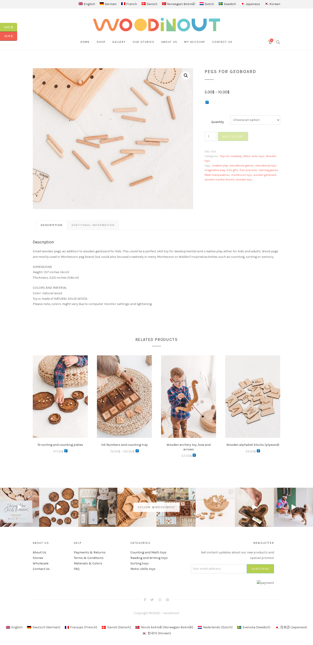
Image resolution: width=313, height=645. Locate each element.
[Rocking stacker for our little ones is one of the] (19, 507)
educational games (241, 165)
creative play (220, 165)
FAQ (77, 569)
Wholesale (40, 563)
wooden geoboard (264, 175)
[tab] (51, 225)
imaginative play (215, 170)
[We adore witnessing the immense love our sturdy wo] (98, 507)
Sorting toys (139, 563)
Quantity (217, 122)
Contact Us (222, 42)
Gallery (119, 42)
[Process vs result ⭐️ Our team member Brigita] (58, 507)
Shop (101, 42)
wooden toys (244, 179)
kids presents (248, 170)
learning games (268, 170)
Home (85, 42)
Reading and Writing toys (149, 558)
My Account (194, 42)
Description (52, 225)
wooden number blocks (220, 179)
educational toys (266, 165)
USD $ (10, 27)
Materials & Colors (88, 563)
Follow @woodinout (156, 507)
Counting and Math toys (148, 552)
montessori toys (241, 175)
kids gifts (232, 170)
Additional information (93, 225)
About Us (169, 42)
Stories (38, 558)
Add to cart (233, 136)
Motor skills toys (143, 569)
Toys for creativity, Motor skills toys (242, 156)
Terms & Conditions (89, 558)
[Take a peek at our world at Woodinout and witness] (254, 507)
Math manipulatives (217, 175)
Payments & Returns (90, 552)
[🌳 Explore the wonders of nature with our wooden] (215, 507)
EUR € (10, 36)
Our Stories (143, 42)
